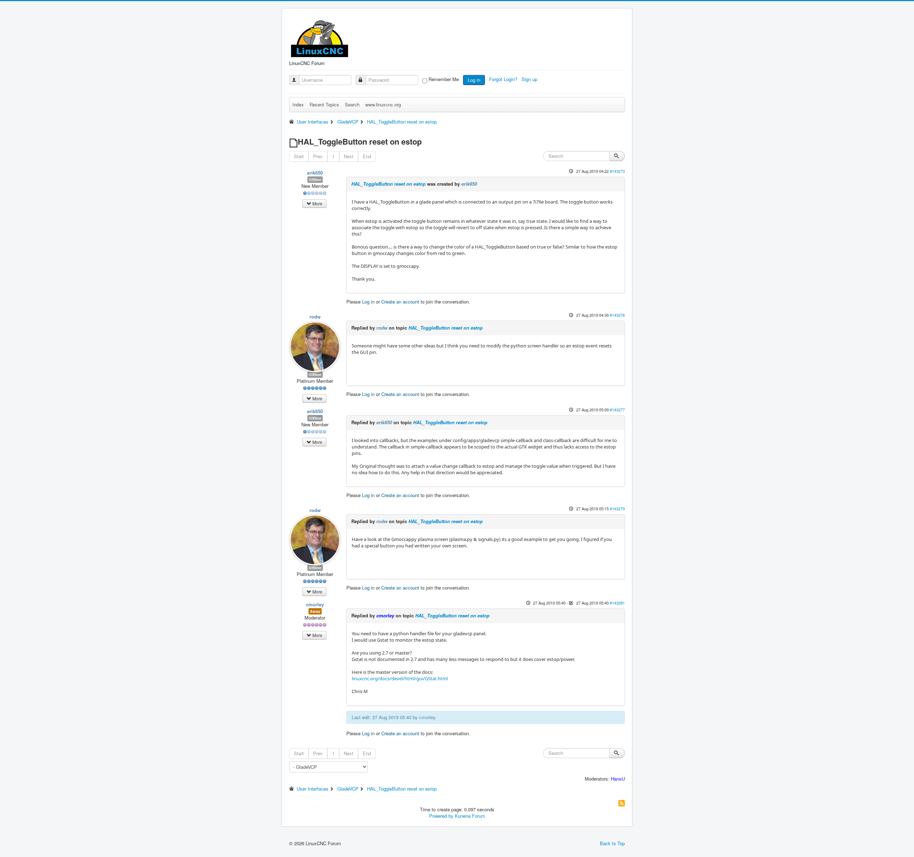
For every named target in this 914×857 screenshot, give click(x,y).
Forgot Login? (504, 79)
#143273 (617, 171)
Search (352, 104)
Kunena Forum (470, 815)
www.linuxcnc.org (383, 104)
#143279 (617, 508)
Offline (315, 179)
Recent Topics (324, 104)
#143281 (617, 603)
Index (298, 104)
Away (315, 611)
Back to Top (612, 843)
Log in (474, 79)
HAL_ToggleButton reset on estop (388, 183)
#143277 (617, 409)
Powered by (441, 815)
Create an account (400, 301)
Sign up (530, 79)
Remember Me (443, 79)
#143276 (617, 315)
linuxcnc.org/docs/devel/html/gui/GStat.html (400, 678)
